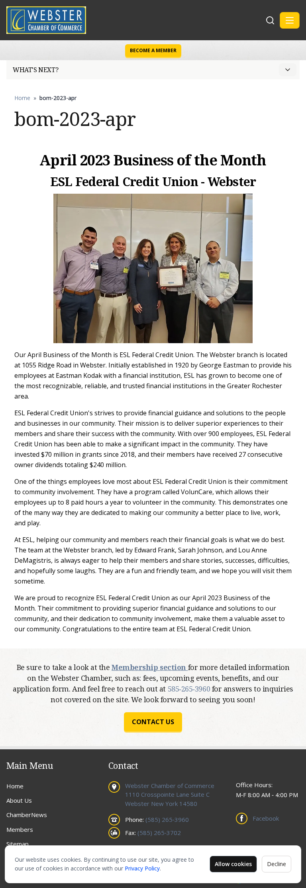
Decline (276, 864)
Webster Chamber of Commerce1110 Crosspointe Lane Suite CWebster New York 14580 (169, 794)
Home (22, 98)
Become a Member (153, 50)
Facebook (266, 818)
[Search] (270, 20)
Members (19, 829)
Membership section (150, 667)
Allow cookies (233, 864)
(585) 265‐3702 (159, 833)
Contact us (153, 721)
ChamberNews (26, 815)
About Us (19, 800)
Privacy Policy (142, 868)
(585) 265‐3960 (167, 819)
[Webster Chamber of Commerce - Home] (135, 20)
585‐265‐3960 (190, 689)
